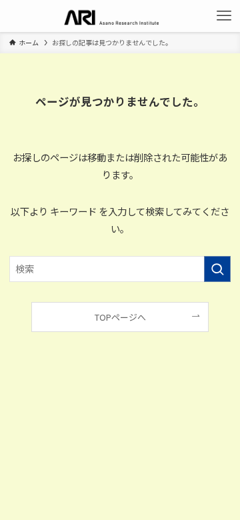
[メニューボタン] (224, 16)
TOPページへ (120, 317)
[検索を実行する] (217, 269)
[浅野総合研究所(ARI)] (120, 16)
